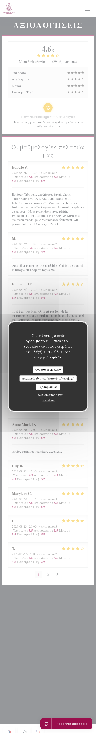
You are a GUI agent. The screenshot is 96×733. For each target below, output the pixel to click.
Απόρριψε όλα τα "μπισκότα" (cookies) (48, 378)
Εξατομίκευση (48, 387)
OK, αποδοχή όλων (48, 369)
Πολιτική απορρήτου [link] (49, 395)
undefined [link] (49, 400)
